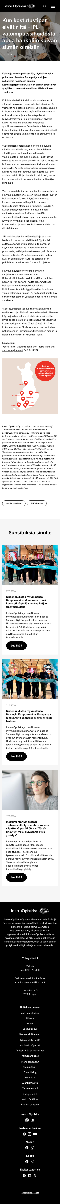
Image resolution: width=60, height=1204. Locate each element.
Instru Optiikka (30, 1099)
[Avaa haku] (45, 6)
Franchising (30, 1072)
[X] (35, 1175)
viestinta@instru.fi (12, 350)
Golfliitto (30, 1077)
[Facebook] (24, 1134)
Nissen (30, 1018)
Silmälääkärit (30, 1067)
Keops (30, 1023)
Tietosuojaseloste (29, 1192)
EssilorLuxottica (30, 1104)
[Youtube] (35, 1134)
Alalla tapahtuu (14, 503)
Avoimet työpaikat (30, 1045)
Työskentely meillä (30, 1040)
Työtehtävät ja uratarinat (30, 1050)
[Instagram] (27, 1120)
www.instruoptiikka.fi (18, 488)
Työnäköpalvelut (30, 1061)
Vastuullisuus (30, 1028)
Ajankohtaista (30, 1082)
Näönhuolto (37, 503)
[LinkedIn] (32, 1120)
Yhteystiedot (30, 1094)
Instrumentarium (30, 1013)
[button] (53, 7)
